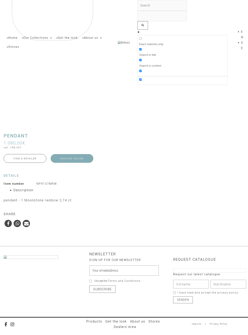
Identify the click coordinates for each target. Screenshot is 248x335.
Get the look (116, 321)
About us (137, 321)
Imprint (197, 324)
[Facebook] (6, 324)
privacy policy (227, 292)
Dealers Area (125, 327)
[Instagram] (12, 324)
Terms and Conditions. (124, 280)
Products (94, 321)
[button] (50, 37)
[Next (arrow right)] (241, 167)
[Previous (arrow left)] (6, 167)
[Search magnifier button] (142, 25)
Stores (154, 321)
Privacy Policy (218, 324)
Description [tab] (23, 190)
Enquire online (72, 158)
